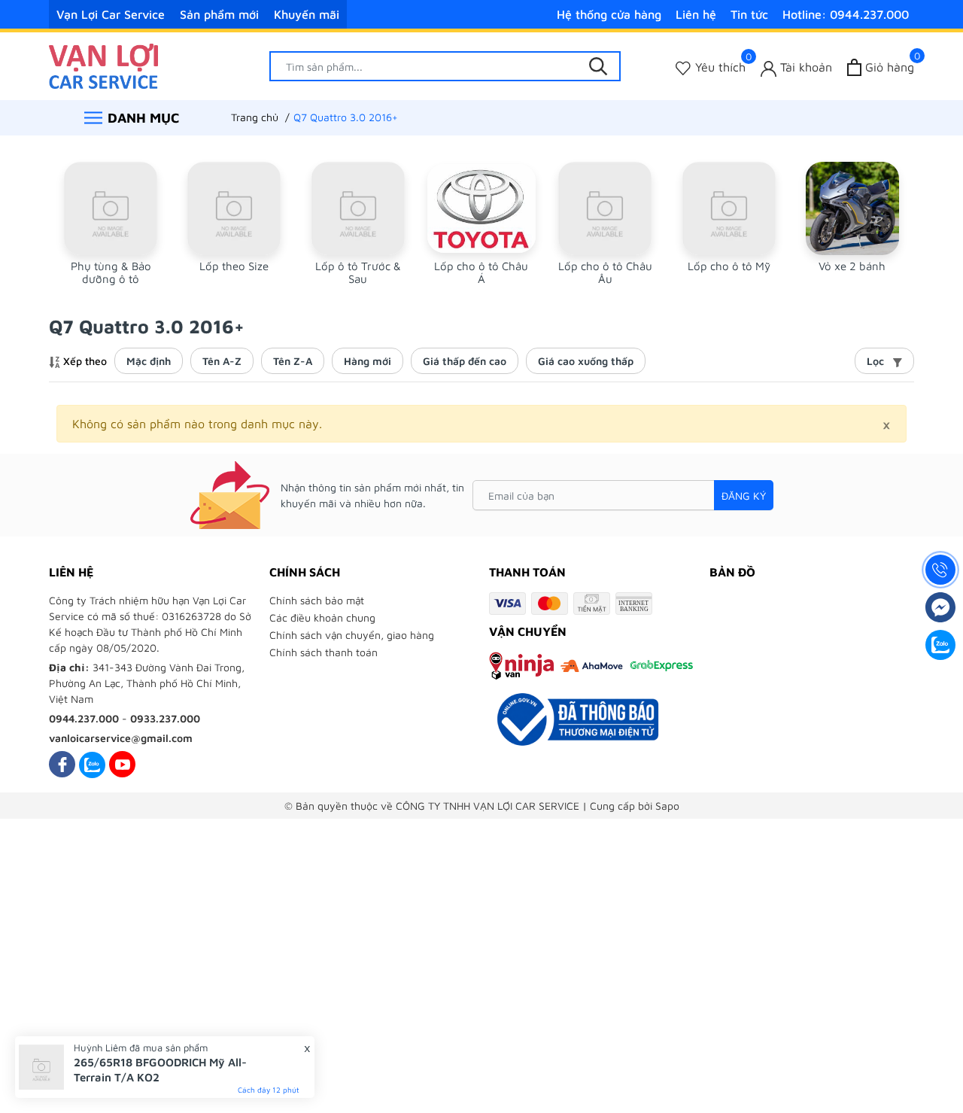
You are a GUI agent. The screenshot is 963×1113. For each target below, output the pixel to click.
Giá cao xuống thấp (585, 360)
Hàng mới (367, 360)
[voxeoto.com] (103, 64)
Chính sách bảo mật (316, 600)
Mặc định (148, 360)
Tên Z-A (292, 360)
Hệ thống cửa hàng (609, 14)
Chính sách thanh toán (323, 652)
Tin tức (749, 14)
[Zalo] (92, 764)
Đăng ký (743, 495)
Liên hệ (696, 14)
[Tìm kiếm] (598, 66)
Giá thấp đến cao (464, 360)
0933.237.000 (165, 718)
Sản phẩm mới (219, 14)
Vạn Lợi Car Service (110, 14)
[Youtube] (122, 764)
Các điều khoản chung (322, 617)
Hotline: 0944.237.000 (845, 14)
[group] (110, 223)
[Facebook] (62, 764)
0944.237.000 (84, 718)
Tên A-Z (222, 360)
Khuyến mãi (306, 14)
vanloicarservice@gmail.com (121, 737)
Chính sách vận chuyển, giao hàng (351, 634)
